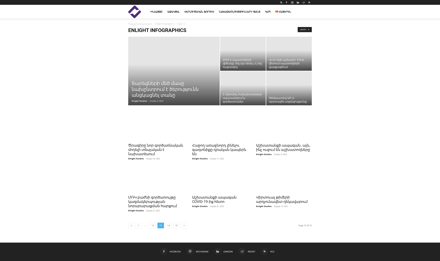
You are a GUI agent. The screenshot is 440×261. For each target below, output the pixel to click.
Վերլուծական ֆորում (199, 11)
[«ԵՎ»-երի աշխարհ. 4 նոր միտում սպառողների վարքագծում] (289, 54)
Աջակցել (173, 11)
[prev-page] (131, 225)
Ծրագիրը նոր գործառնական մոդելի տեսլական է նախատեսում (155, 149)
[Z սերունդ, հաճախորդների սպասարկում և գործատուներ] (243, 88)
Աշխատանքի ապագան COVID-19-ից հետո (214, 199)
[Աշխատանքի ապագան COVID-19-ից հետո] (220, 179)
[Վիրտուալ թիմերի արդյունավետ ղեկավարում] (284, 179)
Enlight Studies (139, 101)
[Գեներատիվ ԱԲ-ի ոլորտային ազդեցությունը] (289, 88)
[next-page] (184, 225)
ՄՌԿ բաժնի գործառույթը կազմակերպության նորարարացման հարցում (152, 201)
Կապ (268, 11)
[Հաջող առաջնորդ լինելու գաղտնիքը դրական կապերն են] (220, 127)
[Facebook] (286, 2)
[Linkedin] (297, 2)
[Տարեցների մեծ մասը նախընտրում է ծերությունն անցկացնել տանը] (174, 76)
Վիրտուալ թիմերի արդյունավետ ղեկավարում (281, 199)
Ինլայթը (157, 11)
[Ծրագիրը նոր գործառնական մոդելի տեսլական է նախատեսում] (156, 127)
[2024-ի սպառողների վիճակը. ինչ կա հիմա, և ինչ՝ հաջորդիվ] (243, 54)
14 (168, 225)
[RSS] (309, 2)
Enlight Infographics (164, 23)
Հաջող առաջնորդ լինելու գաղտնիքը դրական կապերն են (219, 149)
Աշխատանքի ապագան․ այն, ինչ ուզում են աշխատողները (283, 147)
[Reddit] (303, 2)
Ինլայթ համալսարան (140, 23)
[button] (281, 2)
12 (153, 225)
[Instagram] (292, 2)
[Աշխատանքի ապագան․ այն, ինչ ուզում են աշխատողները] (284, 127)
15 (176, 225)
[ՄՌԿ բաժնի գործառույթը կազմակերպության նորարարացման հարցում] (156, 179)
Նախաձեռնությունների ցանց (239, 11)
